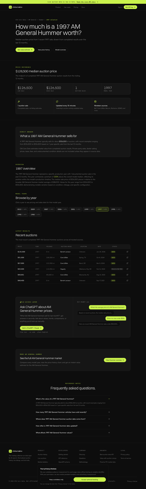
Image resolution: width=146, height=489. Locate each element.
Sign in (120, 7)
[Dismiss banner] (97, 2)
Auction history (42, 454)
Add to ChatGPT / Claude (30, 328)
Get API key (129, 7)
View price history (44, 50)
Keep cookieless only (56, 479)
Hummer (41, 20)
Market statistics (43, 462)
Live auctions (42, 458)
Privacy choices (132, 481)
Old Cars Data (21, 20)
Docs (83, 7)
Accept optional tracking (89, 479)
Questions (82, 458)
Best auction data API (107, 454)
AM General (32, 20)
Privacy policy (125, 454)
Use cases (67, 7)
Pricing (76, 7)
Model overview (60, 50)
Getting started (63, 454)
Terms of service (126, 458)
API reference (62, 458)
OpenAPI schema (64, 462)
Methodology (83, 462)
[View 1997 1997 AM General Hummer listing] (127, 252)
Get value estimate (24, 50)
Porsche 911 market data (108, 462)
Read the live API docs (86, 2)
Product (58, 7)
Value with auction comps (108, 458)
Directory (82, 454)
